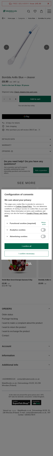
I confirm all (26, 246)
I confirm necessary (26, 254)
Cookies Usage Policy (24, 206)
